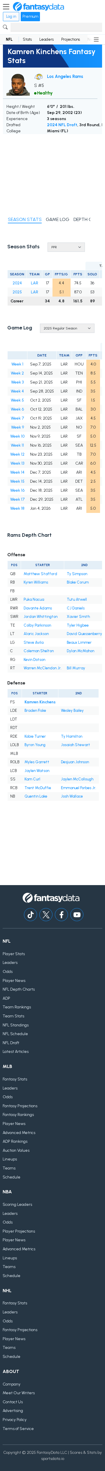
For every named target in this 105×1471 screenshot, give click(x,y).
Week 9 (17, 427)
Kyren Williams (36, 582)
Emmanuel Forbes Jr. (78, 788)
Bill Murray (76, 668)
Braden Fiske (35, 710)
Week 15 (17, 481)
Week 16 (17, 490)
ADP (6, 998)
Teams (9, 1168)
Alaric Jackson (36, 634)
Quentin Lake (35, 796)
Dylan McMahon (80, 651)
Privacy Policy (15, 1419)
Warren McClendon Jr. (43, 668)
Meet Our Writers (19, 1392)
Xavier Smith (78, 616)
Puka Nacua (34, 599)
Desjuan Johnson (75, 762)
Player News (14, 980)
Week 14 (17, 472)
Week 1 (17, 364)
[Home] (38, 6)
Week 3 (17, 382)
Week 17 (17, 499)
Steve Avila (33, 642)
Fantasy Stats (15, 1079)
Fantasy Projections (20, 1105)
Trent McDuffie (37, 788)
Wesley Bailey (72, 710)
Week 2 (17, 373)
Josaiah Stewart (75, 745)
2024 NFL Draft (62, 124)
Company (11, 1384)
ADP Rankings (15, 1141)
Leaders (46, 39)
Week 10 (17, 436)
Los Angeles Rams (65, 76)
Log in (11, 16)
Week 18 (17, 508)
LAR (34, 283)
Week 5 (17, 400)
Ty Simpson (77, 574)
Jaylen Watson (36, 771)
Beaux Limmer (79, 642)
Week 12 (17, 454)
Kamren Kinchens (40, 702)
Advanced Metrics (19, 1132)
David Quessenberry (84, 634)
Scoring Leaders (17, 1204)
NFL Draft (11, 1042)
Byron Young (35, 745)
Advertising (13, 1410)
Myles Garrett (36, 762)
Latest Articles (16, 1051)
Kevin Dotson (34, 659)
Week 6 (17, 409)
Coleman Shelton (39, 651)
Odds (8, 971)
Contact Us (13, 1401)
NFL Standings (16, 1025)
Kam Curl (32, 779)
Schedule (11, 1177)
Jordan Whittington (40, 616)
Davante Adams (38, 608)
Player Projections (19, 1231)
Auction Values (16, 1150)
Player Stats (14, 953)
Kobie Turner (35, 736)
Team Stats (13, 1016)
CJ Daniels (76, 608)
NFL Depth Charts (19, 989)
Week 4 (17, 391)
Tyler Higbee (78, 625)
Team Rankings (17, 1007)
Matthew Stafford (40, 574)
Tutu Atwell (77, 599)
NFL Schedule (15, 1033)
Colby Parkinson (37, 625)
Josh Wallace (72, 796)
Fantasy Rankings (18, 1114)
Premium (30, 16)
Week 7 (17, 418)
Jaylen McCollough (77, 779)
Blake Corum (78, 582)
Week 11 (17, 445)
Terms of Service (18, 1428)
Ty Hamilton (71, 736)
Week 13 (17, 463)
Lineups (10, 1159)
